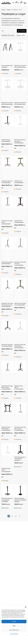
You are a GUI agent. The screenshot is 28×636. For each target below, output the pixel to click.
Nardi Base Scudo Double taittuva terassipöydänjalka (6, 428)
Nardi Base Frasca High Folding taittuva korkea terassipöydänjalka (7, 305)
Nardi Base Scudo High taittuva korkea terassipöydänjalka (20, 428)
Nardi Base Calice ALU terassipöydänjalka (7, 181)
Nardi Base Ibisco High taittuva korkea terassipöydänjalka (7, 387)
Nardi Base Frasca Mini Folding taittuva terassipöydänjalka (20, 346)
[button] (25, 607)
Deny (14, 625)
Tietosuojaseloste (14, 633)
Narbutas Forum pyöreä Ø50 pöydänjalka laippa (20, 66)
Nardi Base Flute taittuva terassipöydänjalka (7, 262)
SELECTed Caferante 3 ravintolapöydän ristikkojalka (19, 458)
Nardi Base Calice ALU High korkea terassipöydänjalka (19, 141)
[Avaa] (25, 3)
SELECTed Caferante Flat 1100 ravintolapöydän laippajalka (20, 500)
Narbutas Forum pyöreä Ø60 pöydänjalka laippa (7, 103)
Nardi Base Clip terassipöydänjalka (18, 181)
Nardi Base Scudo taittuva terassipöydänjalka (6, 470)
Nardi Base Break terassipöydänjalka (6, 140)
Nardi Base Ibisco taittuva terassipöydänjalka (18, 387)
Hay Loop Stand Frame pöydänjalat (7, 66)
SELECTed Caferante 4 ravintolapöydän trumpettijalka (7, 500)
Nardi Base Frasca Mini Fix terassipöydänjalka (7, 345)
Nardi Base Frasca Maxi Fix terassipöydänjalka (20, 304)
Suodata (22, 31)
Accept (14, 621)
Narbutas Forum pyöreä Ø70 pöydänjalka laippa (20, 103)
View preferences (14, 630)
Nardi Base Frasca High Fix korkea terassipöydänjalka (20, 263)
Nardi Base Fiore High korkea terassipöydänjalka (7, 222)
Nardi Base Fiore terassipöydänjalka (18, 221)
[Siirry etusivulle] (6, 3)
